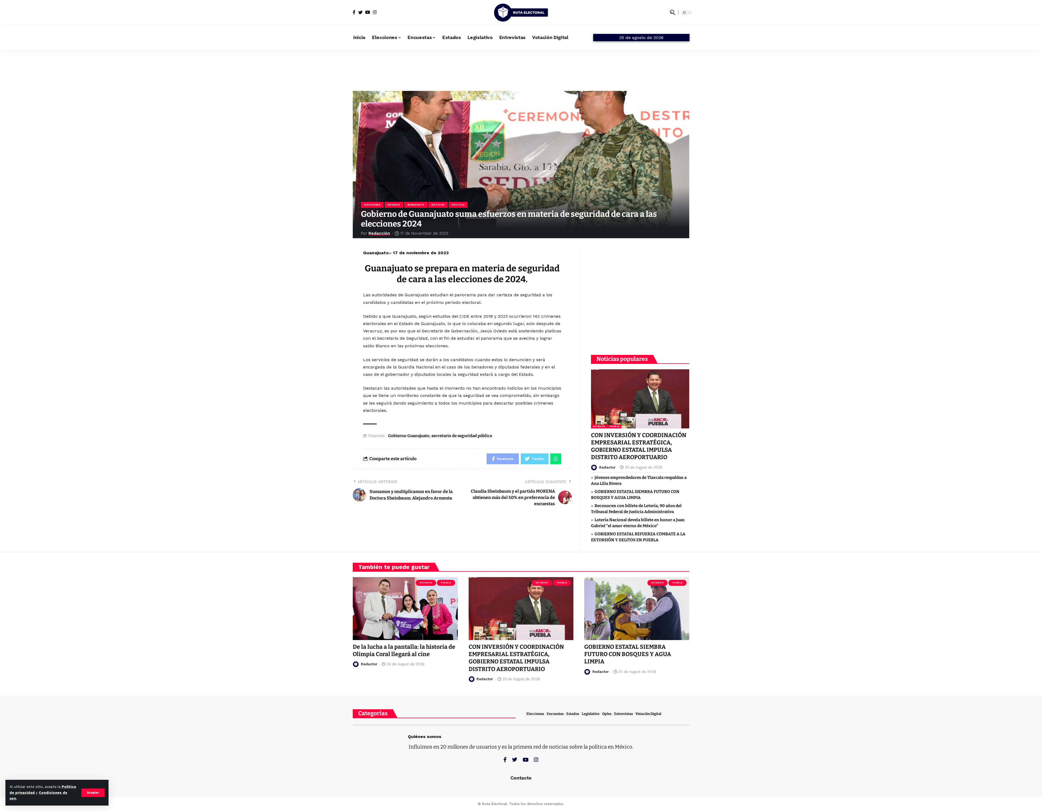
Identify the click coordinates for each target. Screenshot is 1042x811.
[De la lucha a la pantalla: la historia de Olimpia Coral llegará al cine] (405, 608)
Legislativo (590, 714)
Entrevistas (623, 714)
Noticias (437, 204)
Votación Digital (648, 714)
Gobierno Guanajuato (409, 435)
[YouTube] (367, 12)
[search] (672, 12)
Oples (606, 714)
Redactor (607, 467)
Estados (394, 204)
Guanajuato (415, 204)
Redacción (379, 233)
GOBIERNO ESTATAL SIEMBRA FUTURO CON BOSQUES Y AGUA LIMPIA (627, 654)
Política (458, 204)
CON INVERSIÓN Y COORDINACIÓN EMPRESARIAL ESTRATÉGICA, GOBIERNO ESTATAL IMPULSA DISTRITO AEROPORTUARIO (638, 446)
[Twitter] (360, 12)
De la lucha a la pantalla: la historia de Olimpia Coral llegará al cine (404, 650)
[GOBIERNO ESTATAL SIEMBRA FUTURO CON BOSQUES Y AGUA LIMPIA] (636, 608)
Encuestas (555, 714)
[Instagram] (374, 12)
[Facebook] (354, 12)
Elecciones (372, 204)
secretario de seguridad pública (461, 435)
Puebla (615, 426)
